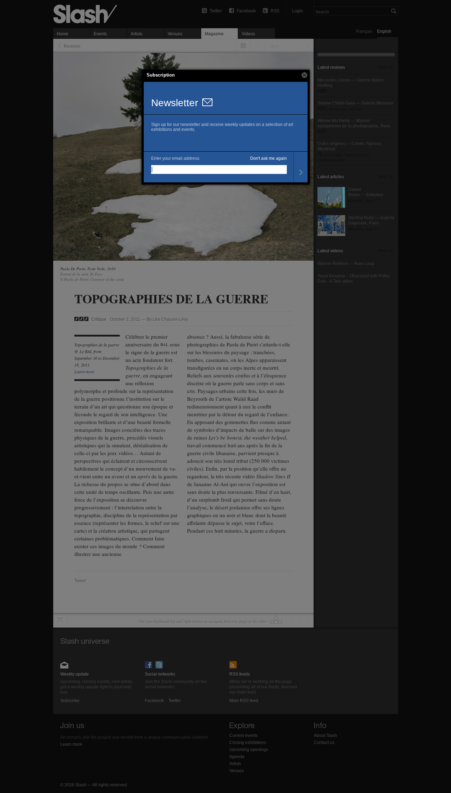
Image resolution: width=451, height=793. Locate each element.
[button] (304, 75)
